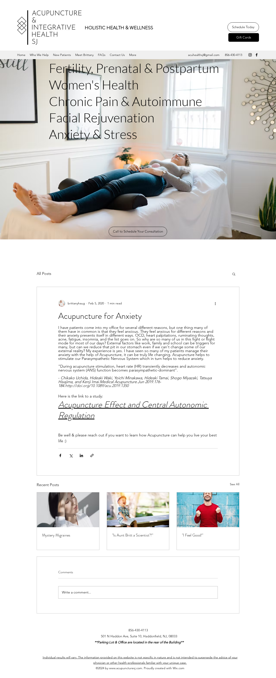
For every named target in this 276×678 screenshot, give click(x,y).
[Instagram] (250, 55)
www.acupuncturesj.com (125, 668)
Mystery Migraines (56, 535)
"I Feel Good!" (192, 535)
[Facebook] (256, 55)
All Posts (44, 273)
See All (234, 484)
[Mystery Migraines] (68, 509)
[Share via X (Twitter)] (71, 455)
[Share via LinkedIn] (81, 455)
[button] (39, 55)
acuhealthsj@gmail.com (204, 55)
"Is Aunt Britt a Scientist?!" (132, 535)
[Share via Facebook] (60, 455)
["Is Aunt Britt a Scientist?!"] (138, 509)
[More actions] (215, 303)
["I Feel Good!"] (208, 509)
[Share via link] (92, 455)
